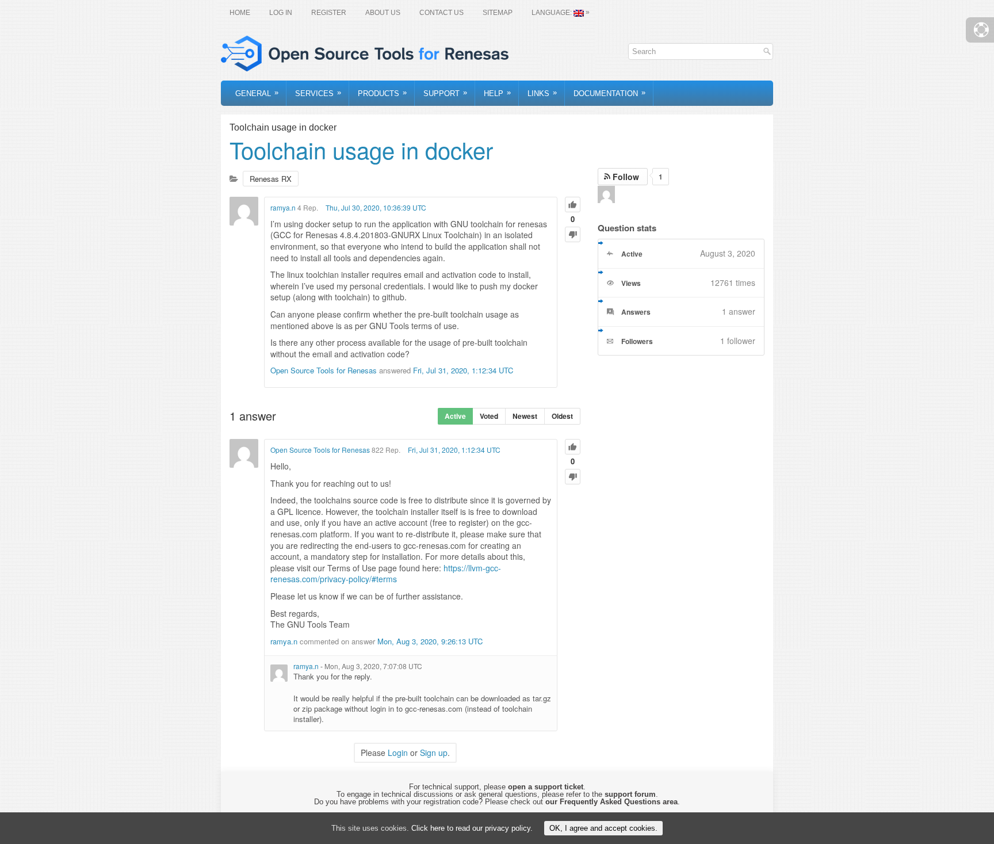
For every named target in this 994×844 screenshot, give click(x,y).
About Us (382, 13)
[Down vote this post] (572, 234)
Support (445, 93)
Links (542, 93)
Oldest (562, 416)
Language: (561, 12)
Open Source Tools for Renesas (323, 370)
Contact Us (441, 13)
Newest (525, 416)
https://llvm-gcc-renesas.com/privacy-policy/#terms (385, 573)
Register (328, 13)
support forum (630, 794)
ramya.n (283, 207)
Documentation (609, 93)
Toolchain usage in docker (361, 149)
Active (455, 416)
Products (382, 93)
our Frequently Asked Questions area (611, 801)
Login (398, 752)
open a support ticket (545, 786)
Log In (280, 13)
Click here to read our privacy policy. (472, 828)
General (256, 93)
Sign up (434, 752)
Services (318, 93)
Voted (489, 416)
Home (240, 13)
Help (497, 93)
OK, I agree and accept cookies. (603, 828)
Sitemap (498, 13)
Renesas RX (271, 178)
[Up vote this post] (572, 204)
